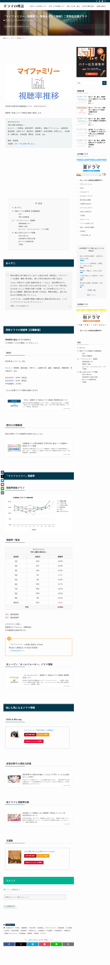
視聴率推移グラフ (25, 223)
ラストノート (84, 219)
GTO (81, 188)
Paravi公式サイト (17, 651)
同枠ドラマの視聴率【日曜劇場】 (27, 211)
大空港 (82, 215)
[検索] (105, 1)
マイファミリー (51, 928)
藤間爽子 (24, 928)
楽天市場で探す (30, 734)
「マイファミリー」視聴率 (25, 220)
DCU (20, 214)
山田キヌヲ (10, 928)
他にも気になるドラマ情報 (25, 233)
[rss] (99, 1)
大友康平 (50, 930)
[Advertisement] (38, 176)
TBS (17, 928)
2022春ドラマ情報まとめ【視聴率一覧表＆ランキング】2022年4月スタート (44, 814)
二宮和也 (69, 928)
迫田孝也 (41, 930)
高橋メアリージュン (11, 933)
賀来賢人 (41, 928)
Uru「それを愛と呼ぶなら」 (25, 144)
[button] (9, 944)
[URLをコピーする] (68, 944)
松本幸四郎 (15, 930)
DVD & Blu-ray (23, 236)
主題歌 (21, 244)
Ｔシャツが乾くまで (87, 223)
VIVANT (82, 231)
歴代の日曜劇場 (24, 217)
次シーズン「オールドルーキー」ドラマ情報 (34, 229)
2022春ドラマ (9, 20)
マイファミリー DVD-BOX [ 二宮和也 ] (38, 730)
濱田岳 (37, 933)
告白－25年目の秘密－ (87, 227)
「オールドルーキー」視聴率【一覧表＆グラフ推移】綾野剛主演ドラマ (45, 676)
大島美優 (22, 933)
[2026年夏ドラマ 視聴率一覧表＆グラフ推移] (91, 167)
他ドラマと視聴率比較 (26, 241)
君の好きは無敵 (85, 200)
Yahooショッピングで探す (33, 741)
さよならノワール (86, 196)
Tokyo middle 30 (85, 211)
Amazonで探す (43, 734)
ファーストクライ (86, 208)
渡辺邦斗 (24, 930)
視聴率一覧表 (23, 226)
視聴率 (30, 933)
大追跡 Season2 (85, 204)
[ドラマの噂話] (13, 6)
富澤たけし (32, 930)
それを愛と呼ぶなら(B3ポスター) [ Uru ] (39, 851)
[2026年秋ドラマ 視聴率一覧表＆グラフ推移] (91, 317)
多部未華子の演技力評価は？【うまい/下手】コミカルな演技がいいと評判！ (45, 776)
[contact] (102, 1)
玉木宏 (7, 930)
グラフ (43, 933)
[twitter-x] (96, 1)
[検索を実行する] (104, 83)
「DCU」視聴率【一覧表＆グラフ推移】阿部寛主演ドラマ (45, 400)
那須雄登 (61, 928)
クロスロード (84, 192)
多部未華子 (58, 930)
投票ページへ (91, 295)
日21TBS (33, 928)
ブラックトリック (86, 184)
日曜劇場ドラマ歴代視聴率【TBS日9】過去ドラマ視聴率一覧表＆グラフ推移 (45, 445)
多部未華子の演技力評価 (27, 238)
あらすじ (18, 207)
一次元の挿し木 (85, 235)
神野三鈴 (67, 930)
